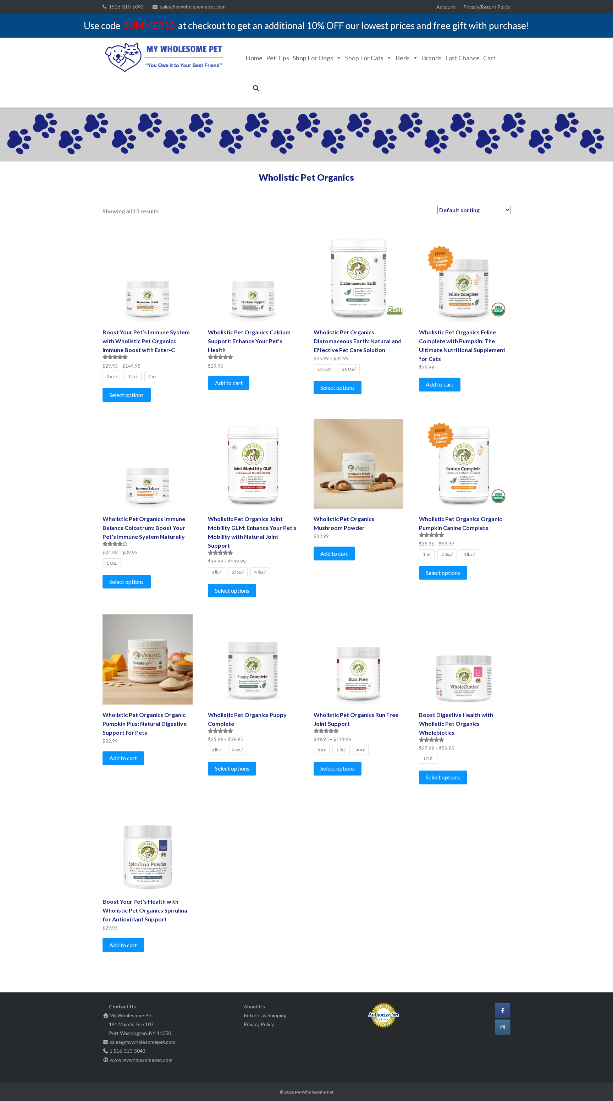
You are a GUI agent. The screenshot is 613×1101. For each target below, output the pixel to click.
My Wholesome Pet (314, 1092)
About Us (254, 1006)
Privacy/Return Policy (486, 7)
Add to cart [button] (229, 382)
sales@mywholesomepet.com (193, 7)
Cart (489, 58)
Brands (432, 58)
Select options (126, 394)
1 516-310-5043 (127, 1051)
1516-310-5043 (126, 7)
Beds (403, 58)
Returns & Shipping (265, 1015)
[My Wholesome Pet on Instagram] (502, 1027)
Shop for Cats (364, 58)
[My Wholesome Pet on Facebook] (502, 1010)
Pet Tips (277, 58)
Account (445, 7)
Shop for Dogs (313, 58)
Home (254, 58)
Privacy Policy (259, 1024)
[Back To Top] (595, 1084)
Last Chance (462, 58)
